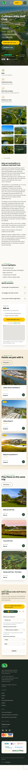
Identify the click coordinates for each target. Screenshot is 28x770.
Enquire (17, 2)
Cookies (3, 702)
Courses (6, 11)
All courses (6, 484)
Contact (3, 695)
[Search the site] (11, 3)
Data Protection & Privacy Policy (9, 717)
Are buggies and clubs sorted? (10, 293)
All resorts (6, 362)
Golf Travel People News (7, 700)
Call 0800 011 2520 (8, 47)
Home (2, 11)
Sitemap (3, 705)
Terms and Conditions (6, 712)
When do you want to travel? (9, 626)
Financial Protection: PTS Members (9, 714)
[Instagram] (9, 730)
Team (2, 698)
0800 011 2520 (17, 323)
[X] (6, 730)
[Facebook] (2, 730)
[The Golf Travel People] (3, 3)
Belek (2, 73)
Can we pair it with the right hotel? (11, 299)
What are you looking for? (9, 616)
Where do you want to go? (9, 636)
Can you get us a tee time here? (10, 287)
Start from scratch (9, 607)
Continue (14, 650)
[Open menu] (25, 2)
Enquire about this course (9, 42)
